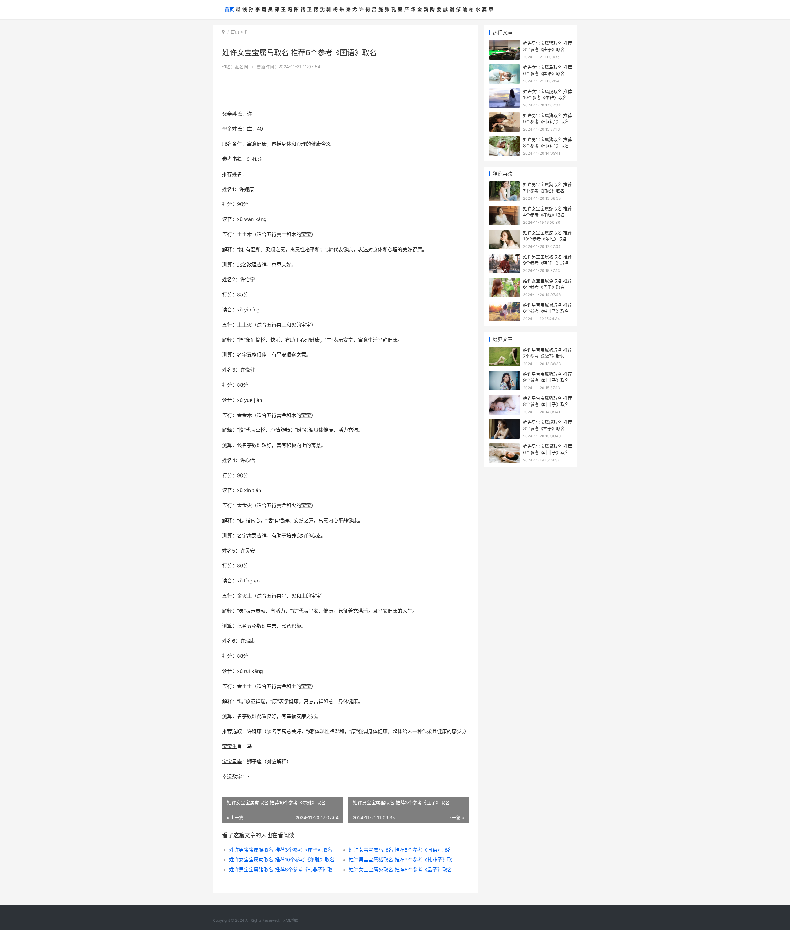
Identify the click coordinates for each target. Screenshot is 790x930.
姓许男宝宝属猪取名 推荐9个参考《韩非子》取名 (402, 860)
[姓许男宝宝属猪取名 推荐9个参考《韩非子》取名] (504, 116)
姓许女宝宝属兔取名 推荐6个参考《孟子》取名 (400, 869)
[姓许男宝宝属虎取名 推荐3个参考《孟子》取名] (504, 423)
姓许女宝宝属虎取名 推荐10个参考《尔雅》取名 (282, 860)
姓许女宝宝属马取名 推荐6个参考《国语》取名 (400, 850)
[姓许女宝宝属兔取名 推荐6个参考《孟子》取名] (504, 281)
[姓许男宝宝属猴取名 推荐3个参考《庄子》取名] (504, 44)
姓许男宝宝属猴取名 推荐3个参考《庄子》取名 (280, 850)
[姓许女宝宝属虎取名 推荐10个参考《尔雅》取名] (504, 92)
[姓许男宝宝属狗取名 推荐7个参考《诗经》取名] (504, 185)
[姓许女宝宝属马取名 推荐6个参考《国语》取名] (504, 68)
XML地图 (291, 920)
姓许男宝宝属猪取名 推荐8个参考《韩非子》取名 (283, 869)
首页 (229, 9)
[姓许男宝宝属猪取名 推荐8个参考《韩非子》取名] (504, 140)
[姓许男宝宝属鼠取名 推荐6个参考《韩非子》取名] (504, 305)
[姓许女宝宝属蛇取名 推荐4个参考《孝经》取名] (504, 209)
